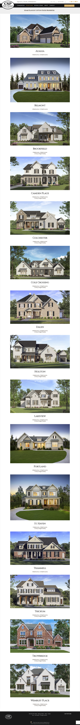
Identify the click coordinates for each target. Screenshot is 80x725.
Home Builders (37, 715)
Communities (20, 5)
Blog (54, 1)
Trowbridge (40, 656)
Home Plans (29, 5)
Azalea (40, 51)
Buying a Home (38, 5)
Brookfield (40, 148)
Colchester (40, 237)
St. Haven (40, 523)
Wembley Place (40, 700)
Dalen (40, 327)
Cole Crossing (40, 282)
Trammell (40, 568)
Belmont (39, 105)
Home (52, 1)
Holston (40, 371)
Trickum (40, 611)
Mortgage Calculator (43, 715)
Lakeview (40, 416)
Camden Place (40, 193)
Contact (52, 5)
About (46, 5)
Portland (40, 466)
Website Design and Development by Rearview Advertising (40, 723)
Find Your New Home (69, 5)
